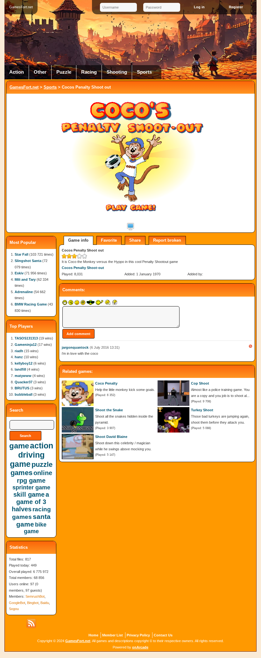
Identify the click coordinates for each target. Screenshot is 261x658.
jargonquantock (75, 347)
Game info (78, 240)
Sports (144, 72)
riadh (19, 351)
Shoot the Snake (109, 410)
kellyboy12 (23, 363)
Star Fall (21, 254)
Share (135, 240)
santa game (33, 520)
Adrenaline (24, 292)
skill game (29, 494)
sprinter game (31, 487)
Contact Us (163, 635)
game (19, 445)
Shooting (117, 72)
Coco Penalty (106, 383)
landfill (20, 369)
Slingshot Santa (28, 261)
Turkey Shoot (202, 410)
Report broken (167, 240)
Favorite (109, 240)
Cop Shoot (200, 383)
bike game (35, 527)
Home (93, 635)
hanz (19, 357)
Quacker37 (23, 382)
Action (16, 72)
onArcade (140, 647)
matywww (23, 376)
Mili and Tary (25, 279)
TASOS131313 (26, 338)
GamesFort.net (24, 87)
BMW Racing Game (31, 304)
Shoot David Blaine (111, 437)
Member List (112, 635)
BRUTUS (22, 388)
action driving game (31, 454)
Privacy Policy (138, 635)
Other (40, 72)
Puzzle (63, 72)
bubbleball (23, 394)
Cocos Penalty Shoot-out (83, 268)
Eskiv (19, 273)
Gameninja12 (26, 344)
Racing (89, 72)
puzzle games (32, 468)
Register (236, 7)
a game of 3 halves (30, 502)
